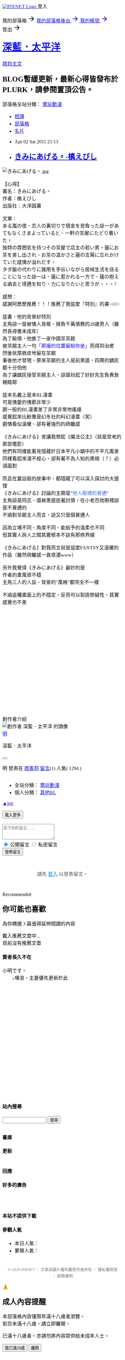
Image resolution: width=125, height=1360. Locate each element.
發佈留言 (13, 852)
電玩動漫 (52, 104)
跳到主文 (12, 63)
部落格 (22, 123)
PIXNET (28, 1269)
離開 (35, 1348)
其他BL (48, 792)
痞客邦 (31, 768)
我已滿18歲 (15, 1348)
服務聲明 (65, 1276)
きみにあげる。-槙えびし (56, 157)
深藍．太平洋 (31, 47)
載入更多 (13, 815)
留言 (45, 768)
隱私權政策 (107, 1269)
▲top (7, 803)
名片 (19, 131)
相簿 (19, 116)
